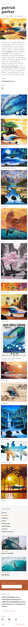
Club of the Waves (5, 3)
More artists (21, 624)
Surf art (4, 512)
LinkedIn (9, 619)
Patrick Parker (6, 526)
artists (4, 602)
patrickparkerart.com (8, 81)
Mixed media (6, 523)
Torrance (5, 53)
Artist (3, 16)
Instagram (3, 88)
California (9, 51)
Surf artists (5, 515)
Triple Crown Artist (7, 531)
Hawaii (4, 521)
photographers (14, 602)
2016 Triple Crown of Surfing (10, 67)
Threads (16, 619)
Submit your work (10, 610)
